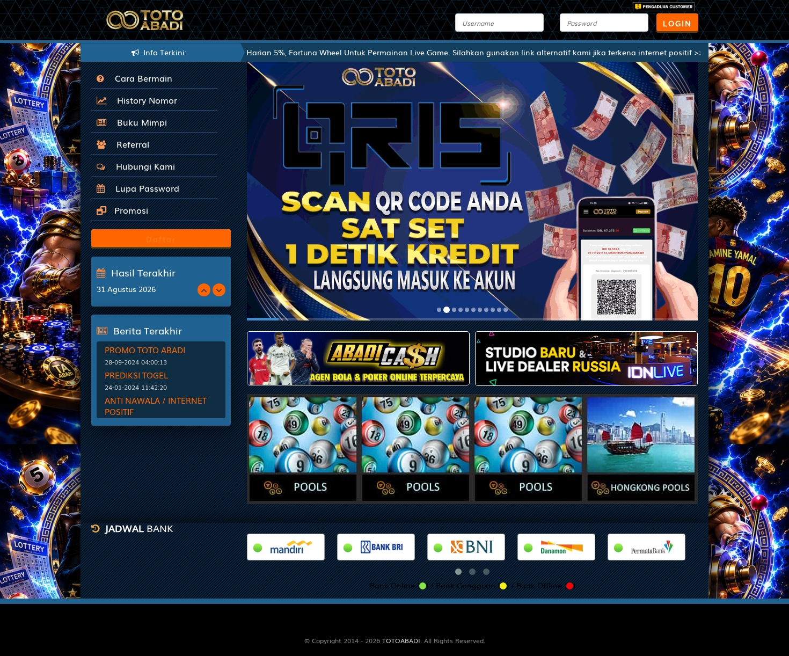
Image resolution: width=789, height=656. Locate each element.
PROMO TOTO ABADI (145, 349)
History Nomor (144, 99)
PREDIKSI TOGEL (136, 375)
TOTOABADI (401, 640)
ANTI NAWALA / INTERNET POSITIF (156, 405)
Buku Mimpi (139, 121)
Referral (130, 143)
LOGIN (677, 23)
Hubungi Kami (143, 165)
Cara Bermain (140, 77)
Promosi (130, 209)
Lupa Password (144, 187)
